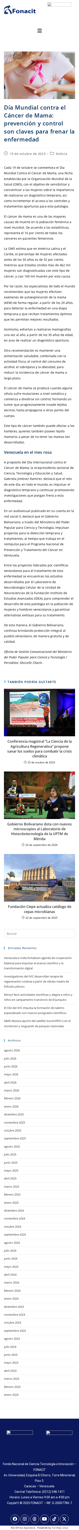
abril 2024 (10, 1275)
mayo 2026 (11, 1074)
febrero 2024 (12, 1291)
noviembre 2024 (14, 1218)
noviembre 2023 (14, 1315)
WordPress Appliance (23, 1527)
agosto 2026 (12, 1050)
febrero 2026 (12, 1098)
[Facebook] (15, 1519)
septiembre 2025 (15, 1138)
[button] (39, 30)
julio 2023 (10, 1347)
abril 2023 (10, 1371)
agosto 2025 (12, 1146)
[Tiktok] (54, 1519)
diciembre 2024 (14, 1210)
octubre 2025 (12, 1130)
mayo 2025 (11, 1170)
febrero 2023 (12, 1387)
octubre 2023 (12, 1322)
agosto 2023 (12, 1339)
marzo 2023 (11, 1379)
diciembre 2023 (14, 1307)
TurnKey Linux (60, 1527)
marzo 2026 (11, 1090)
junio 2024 (10, 1258)
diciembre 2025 (14, 1114)
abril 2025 (10, 1178)
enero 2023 (11, 1395)
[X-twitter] (64, 1519)
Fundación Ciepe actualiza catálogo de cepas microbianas (39, 909)
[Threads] (34, 1519)
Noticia (61, 154)
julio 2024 (10, 1251)
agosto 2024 (12, 1243)
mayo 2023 (11, 1363)
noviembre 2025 (14, 1122)
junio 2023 (10, 1355)
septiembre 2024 (15, 1234)
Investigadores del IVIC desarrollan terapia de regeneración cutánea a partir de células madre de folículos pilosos (36, 981)
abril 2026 (10, 1082)
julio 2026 (10, 1058)
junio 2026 (10, 1066)
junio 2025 (10, 1162)
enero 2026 (11, 1106)
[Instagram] (24, 1519)
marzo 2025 (11, 1186)
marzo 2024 (11, 1282)
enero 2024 (11, 1298)
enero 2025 (11, 1203)
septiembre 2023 (15, 1331)
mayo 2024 (11, 1267)
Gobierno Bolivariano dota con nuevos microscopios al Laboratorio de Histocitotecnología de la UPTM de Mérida (39, 831)
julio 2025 (10, 1154)
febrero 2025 (12, 1194)
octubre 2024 (12, 1227)
